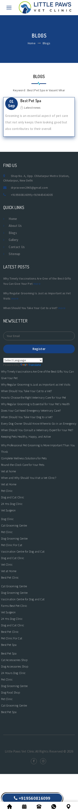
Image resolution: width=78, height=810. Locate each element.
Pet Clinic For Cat (11, 545)
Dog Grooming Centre (14, 538)
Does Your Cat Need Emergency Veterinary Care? (31, 410)
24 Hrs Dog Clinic (12, 504)
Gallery (13, 240)
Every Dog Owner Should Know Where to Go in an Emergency (38, 423)
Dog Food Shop (10, 692)
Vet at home (8, 471)
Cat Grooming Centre (14, 525)
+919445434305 (42, 195)
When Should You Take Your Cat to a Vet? (26, 391)
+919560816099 (21, 195)
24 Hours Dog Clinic (13, 673)
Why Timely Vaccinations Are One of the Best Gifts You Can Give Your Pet (37, 375)
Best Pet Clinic (10, 577)
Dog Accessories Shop (14, 666)
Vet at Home (8, 484)
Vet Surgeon (8, 510)
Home (32, 43)
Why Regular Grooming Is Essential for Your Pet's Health (35, 404)
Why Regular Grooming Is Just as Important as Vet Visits (35, 384)
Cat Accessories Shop (14, 660)
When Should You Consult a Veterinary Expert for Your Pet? (37, 430)
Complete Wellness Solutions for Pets (24, 458)
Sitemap (14, 254)
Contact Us (17, 247)
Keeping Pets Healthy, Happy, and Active (26, 437)
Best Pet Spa (30, 100)
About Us (15, 226)
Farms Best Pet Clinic (14, 606)
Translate (34, 365)
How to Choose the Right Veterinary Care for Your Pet (33, 397)
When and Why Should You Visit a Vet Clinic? (28, 478)
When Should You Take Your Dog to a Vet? (27, 417)
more (37, 284)
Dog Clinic (7, 519)
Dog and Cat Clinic (12, 497)
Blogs (13, 233)
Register (39, 349)
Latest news (32, 108)
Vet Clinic (7, 564)
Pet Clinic (7, 491)
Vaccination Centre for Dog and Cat (22, 551)
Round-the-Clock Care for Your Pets (22, 465)
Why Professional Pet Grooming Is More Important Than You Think (38, 448)
